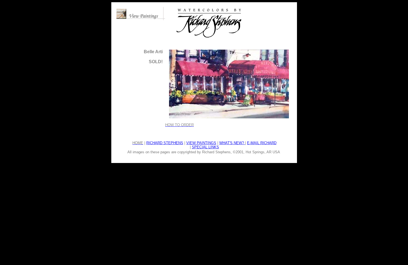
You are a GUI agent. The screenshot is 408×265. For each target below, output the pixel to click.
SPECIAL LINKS (205, 147)
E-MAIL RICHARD (261, 143)
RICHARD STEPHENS (164, 143)
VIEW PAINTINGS (201, 143)
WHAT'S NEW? (232, 143)
